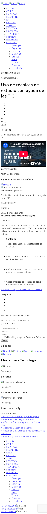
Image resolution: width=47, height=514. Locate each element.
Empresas (16, 48)
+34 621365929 (8, 511)
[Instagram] (36, 351)
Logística (15, 51)
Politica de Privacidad (36, 337)
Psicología (16, 45)
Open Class (11, 42)
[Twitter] (26, 351)
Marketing (16, 53)
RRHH (9, 19)
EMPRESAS (11, 14)
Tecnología (16, 68)
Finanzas (15, 65)
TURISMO (11, 25)
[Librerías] (6, 366)
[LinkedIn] (6, 351)
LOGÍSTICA (11, 28)
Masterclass (12, 39)
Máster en (19, 419)
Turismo (15, 62)
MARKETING (12, 16)
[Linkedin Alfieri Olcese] (6, 184)
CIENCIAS (11, 22)
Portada (10, 8)
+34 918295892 (8, 505)
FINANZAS (11, 36)
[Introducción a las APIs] (13, 382)
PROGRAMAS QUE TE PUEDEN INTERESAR (21, 289)
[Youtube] (16, 351)
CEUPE (9, 11)
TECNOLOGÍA (12, 34)
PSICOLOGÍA (12, 31)
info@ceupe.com (9, 508)
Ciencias (15, 56)
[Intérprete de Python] (11, 397)
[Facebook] (6, 354)
